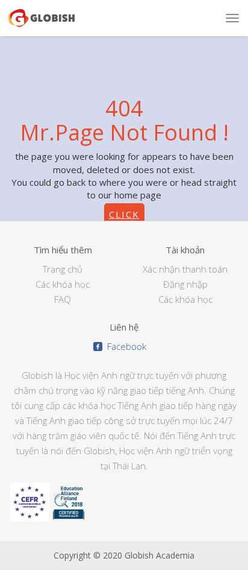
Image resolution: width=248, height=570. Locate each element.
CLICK (124, 214)
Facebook (124, 346)
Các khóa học (63, 284)
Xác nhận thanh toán (185, 269)
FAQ (62, 299)
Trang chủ (62, 269)
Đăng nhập (185, 284)
